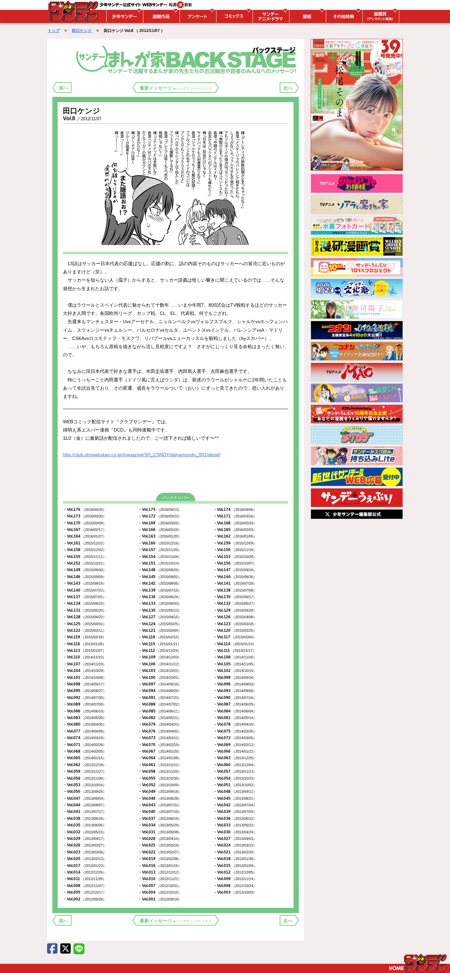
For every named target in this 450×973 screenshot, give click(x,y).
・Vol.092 (84, 697)
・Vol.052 (160, 785)
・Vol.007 (160, 885)
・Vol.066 (235, 751)
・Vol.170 (84, 523)
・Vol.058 (160, 771)
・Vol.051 (235, 785)
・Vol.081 (235, 717)
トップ (54, 30)
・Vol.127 (160, 617)
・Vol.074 (84, 738)
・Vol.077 (84, 731)
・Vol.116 (84, 644)
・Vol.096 (235, 684)
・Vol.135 (235, 597)
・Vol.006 (235, 885)
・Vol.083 (84, 717)
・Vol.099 (235, 677)
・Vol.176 (84, 509)
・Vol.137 (84, 597)
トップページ (418, 962)
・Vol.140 (84, 590)
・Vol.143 (84, 583)
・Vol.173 (84, 516)
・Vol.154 (160, 556)
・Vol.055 (160, 778)
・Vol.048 (235, 791)
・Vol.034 (160, 825)
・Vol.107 (84, 664)
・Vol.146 (84, 576)
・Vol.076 (160, 731)
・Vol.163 (160, 536)
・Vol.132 (235, 603)
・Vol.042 (235, 805)
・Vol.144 (235, 576)
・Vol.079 (160, 724)
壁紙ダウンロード (307, 16)
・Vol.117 (234, 637)
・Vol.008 (84, 885)
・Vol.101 (84, 677)
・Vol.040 (160, 811)
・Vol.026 (84, 845)
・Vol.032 (84, 832)
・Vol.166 (160, 529)
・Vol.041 (84, 811)
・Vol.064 (160, 758)
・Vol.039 (235, 811)
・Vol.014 (84, 872)
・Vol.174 (235, 509)
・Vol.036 (235, 818)
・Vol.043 (160, 805)
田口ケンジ (82, 30)
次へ (288, 88)
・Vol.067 (160, 751)
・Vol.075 (235, 731)
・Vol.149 (84, 570)
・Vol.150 (235, 563)
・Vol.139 (160, 590)
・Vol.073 (160, 738)
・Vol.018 (235, 858)
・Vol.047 (84, 798)
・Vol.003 (235, 892)
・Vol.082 (160, 717)
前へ (63, 88)
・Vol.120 (235, 630)
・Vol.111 (234, 650)
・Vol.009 (235, 878)
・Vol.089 (84, 704)
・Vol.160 (160, 543)
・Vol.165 (235, 529)
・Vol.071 (84, 744)
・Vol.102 (235, 670)
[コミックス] (233, 16)
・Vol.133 (160, 603)
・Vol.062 (84, 765)
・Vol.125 (84, 624)
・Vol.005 (84, 892)
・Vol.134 (84, 603)
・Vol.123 (235, 624)
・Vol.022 (160, 852)
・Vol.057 (235, 771)
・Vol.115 (159, 644)
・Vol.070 (160, 744)
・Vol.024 (235, 845)
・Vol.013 (160, 872)
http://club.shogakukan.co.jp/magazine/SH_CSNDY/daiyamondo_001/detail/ (141, 454)
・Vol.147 (235, 570)
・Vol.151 (160, 563)
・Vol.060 (235, 765)
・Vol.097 (160, 684)
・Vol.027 (235, 838)
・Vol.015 (235, 865)
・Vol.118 (159, 637)
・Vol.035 (84, 825)
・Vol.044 (84, 805)
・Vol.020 (84, 858)
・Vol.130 (160, 610)
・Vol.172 (160, 516)
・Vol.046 (160, 798)
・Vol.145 (160, 576)
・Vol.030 (235, 832)
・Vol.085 (160, 711)
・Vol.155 (84, 556)
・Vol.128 (84, 617)
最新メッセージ (176, 88)
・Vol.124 (160, 624)
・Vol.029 (84, 838)
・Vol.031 (160, 832)
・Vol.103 (160, 670)
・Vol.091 (160, 697)
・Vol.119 (84, 637)
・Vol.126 (235, 617)
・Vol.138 (235, 590)
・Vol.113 (84, 650)
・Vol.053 (84, 785)
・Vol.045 (235, 798)
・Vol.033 (235, 825)
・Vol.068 (84, 751)
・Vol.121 (160, 630)
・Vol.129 (235, 610)
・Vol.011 (84, 878)
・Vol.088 (160, 704)
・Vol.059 (84, 771)
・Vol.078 (235, 724)
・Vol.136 (160, 597)
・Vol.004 (160, 892)
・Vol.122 (84, 630)
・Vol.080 (84, 724)
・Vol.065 (84, 758)
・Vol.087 (235, 704)
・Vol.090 (235, 697)
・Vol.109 (160, 657)
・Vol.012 (235, 872)
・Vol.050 (84, 791)
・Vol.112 (159, 650)
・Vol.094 (160, 690)
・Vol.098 (84, 684)
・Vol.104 (84, 670)
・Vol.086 (84, 711)
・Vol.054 (235, 778)
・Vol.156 (235, 549)
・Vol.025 (160, 845)
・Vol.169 (160, 523)
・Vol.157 (160, 549)
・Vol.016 (160, 865)
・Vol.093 (235, 690)
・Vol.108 (235, 657)
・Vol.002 (84, 899)
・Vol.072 (235, 738)
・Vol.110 (84, 657)
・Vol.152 (84, 563)
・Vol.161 (84, 543)
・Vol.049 (160, 791)
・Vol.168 (235, 523)
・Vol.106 (160, 664)
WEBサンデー (72, 11)
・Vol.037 (160, 818)
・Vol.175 (160, 509)
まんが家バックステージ (187, 59)
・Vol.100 (160, 677)
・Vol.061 (160, 765)
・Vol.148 (160, 570)
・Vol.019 (160, 858)
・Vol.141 (235, 583)
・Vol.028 (160, 838)
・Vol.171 (235, 516)
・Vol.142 (160, 583)
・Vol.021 (235, 852)
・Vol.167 (84, 529)
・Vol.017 (84, 865)
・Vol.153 (235, 556)
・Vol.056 (84, 778)
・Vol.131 (84, 610)
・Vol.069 (235, 744)
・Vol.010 (160, 878)
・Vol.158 (84, 549)
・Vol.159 (235, 543)
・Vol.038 (84, 818)
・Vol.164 (84, 536)
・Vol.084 (235, 711)
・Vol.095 (84, 690)
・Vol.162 (235, 536)
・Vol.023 (84, 852)
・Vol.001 (160, 899)
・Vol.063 (235, 758)
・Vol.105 (235, 664)
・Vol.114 (234, 644)
